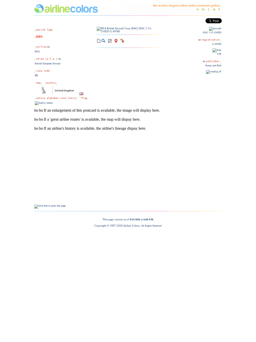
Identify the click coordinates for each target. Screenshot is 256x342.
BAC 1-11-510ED (212, 32)
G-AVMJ (216, 44)
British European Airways (47, 63)
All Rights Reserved (151, 225)
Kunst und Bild (213, 65)
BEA (37, 51)
